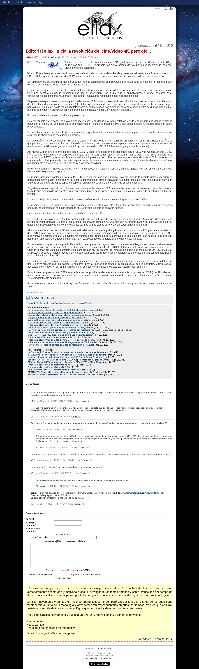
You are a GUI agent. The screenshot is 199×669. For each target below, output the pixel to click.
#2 (32, 416)
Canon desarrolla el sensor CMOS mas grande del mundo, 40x (59, 332)
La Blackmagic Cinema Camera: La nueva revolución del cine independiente (65, 352)
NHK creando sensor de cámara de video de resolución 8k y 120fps (61, 345)
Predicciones (68, 303)
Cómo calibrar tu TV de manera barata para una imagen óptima (59, 320)
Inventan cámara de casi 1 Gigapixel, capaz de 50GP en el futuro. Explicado (65, 357)
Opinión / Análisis (54, 303)
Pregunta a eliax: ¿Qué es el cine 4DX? (47, 367)
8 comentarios (42, 297)
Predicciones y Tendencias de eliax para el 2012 (51, 337)
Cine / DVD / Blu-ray (37, 303)
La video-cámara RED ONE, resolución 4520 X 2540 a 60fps (57, 310)
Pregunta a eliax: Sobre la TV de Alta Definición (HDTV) (55, 325)
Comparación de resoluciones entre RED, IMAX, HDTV (54, 317)
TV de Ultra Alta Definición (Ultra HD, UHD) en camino (54, 312)
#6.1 (38, 486)
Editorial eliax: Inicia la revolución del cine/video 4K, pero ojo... (88, 51)
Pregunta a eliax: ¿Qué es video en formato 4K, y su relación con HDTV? (64, 340)
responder (83, 401)
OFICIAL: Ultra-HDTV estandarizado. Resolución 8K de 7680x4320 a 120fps (65, 362)
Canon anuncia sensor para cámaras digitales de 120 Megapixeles (60, 327)
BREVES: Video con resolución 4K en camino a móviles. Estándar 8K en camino (67, 354)
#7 (32, 504)
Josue (42, 486)
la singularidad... (106, 648)
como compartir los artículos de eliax (99, 658)
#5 (32, 460)
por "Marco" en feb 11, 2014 (155, 639)
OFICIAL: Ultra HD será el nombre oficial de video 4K (54, 369)
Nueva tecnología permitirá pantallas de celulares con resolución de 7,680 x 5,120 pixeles (72, 330)
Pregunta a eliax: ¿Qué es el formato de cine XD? (52, 364)
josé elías (48, 57)
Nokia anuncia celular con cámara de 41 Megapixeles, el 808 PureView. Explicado (68, 342)
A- (165, 8)
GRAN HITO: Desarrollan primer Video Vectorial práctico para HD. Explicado (65, 372)
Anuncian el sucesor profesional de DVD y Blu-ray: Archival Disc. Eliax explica (66, 374)
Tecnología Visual (83, 303)
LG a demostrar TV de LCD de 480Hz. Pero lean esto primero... (59, 322)
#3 (32, 429)
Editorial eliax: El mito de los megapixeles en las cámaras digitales (60, 315)
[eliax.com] (99, 24)
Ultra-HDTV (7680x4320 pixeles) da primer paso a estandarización (60, 335)
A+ (171, 8)
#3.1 (38, 447)
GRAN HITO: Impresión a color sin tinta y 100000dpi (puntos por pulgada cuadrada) (69, 359)
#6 (32, 473)
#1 (32, 401)
